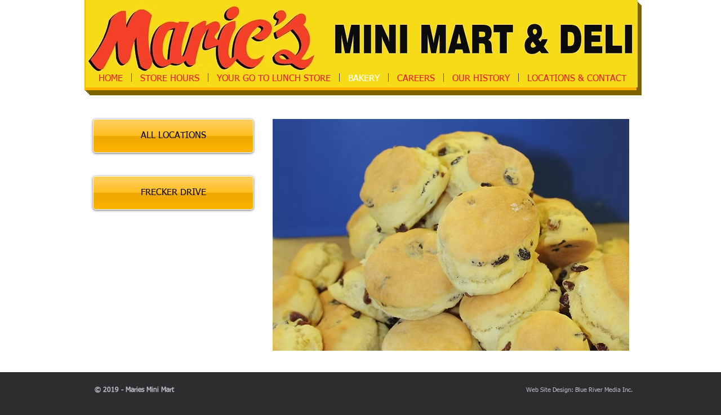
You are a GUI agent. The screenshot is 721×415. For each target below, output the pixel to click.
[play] (612, 333)
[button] (451, 235)
